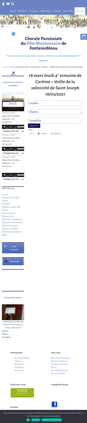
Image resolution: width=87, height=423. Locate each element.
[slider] (21, 127)
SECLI (54, 367)
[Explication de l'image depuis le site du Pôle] (13, 34)
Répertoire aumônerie (12, 219)
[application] (13, 127)
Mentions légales (21, 357)
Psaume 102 (7, 156)
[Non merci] (84, 416)
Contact (18, 361)
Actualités (57, 11)
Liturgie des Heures (13, 297)
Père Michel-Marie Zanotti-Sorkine (59, 372)
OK (28, 420)
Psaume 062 (7, 112)
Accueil (13, 11)
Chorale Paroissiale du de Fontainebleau (43, 43)
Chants (5, 194)
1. (11, 131)
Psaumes (6, 203)
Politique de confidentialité (51, 420)
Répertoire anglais (10, 228)
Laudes (33, 103)
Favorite (33, 126)
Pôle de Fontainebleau (61, 357)
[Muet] (18, 127)
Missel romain (8, 213)
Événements (22, 11)
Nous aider (80, 11)
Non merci (35, 420)
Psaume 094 (7, 134)
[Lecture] (5, 127)
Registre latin (8, 216)
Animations (34, 11)
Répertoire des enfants (12, 222)
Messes (5, 200)
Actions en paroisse (59, 364)
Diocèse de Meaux (59, 361)
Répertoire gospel (10, 225)
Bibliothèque (46, 11)
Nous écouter (68, 11)
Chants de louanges (10, 197)
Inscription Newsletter (19, 366)
